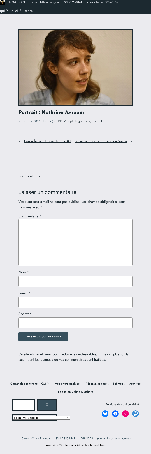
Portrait (97, 121)
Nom (23, 272)
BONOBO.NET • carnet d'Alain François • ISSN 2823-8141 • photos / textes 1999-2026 (63, 2)
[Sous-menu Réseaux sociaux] (109, 384)
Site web (24, 313)
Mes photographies (77, 121)
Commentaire (30, 216)
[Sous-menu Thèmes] (125, 384)
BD (60, 121)
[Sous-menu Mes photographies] (81, 384)
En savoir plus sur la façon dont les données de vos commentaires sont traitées (73, 356)
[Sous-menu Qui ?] (50, 384)
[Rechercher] (46, 405)
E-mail (24, 293)
